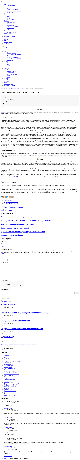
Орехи (8, 18)
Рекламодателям (8, 42)
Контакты (6, 43)
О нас (5, 40)
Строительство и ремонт (11, 374)
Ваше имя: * (4, 260)
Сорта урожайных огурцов (11, 202)
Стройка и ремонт (8, 30)
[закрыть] (1, 1)
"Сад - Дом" (4, 458)
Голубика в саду (7, 337)
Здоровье (7, 388)
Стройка (6, 78)
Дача (5, 4)
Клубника (3, 112)
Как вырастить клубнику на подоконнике (12, 207)
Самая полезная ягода (6, 210)
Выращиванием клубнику (12, 235)
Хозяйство (6, 21)
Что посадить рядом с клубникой (15, 228)
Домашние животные (10, 391)
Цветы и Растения (8, 33)
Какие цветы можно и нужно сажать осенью (19, 345)
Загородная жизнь (5, 88)
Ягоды (8, 16)
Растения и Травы (11, 19)
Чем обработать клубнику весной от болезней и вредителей (26, 220)
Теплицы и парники (9, 381)
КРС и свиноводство (12, 26)
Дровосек (2, 246)
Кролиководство (11, 23)
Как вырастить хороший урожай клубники (19, 217)
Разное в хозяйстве (9, 371)
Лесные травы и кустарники (12, 361)
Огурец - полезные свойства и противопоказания (22, 329)
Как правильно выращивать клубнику (17, 224)
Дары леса (6, 14)
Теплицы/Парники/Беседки (14, 11)
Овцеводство (10, 25)
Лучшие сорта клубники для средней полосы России (23, 232)
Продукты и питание (10, 386)
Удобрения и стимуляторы (14, 6)
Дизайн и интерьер (12, 79)
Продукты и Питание (9, 36)
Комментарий (4, 262)
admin (6, 97)
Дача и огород (15, 88)
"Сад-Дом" (5, 47)
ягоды (15, 176)
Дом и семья (8, 389)
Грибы (8, 15)
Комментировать (5, 289)
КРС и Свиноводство (10, 368)
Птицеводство (11, 22)
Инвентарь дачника (10, 382)
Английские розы (8, 304)
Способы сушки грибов (10, 200)
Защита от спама (5, 280)
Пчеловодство (10, 28)
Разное (8, 29)
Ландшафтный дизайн (10, 32)
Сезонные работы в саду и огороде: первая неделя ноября (25, 313)
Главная (6, 39)
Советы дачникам (11, 5)
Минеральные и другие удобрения (15, 321)
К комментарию (8, 408)
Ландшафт (6, 81)
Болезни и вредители (12, 9)
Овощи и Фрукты (8, 35)
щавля (67, 178)
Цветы (5, 82)
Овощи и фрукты (9, 393)
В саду (8, 8)
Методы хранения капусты (11, 203)
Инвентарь (10, 12)
